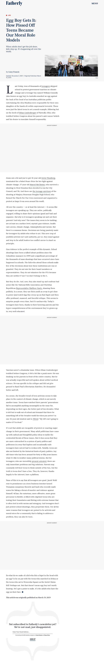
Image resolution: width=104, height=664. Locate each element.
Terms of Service (39, 635)
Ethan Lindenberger (27, 113)
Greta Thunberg (48, 178)
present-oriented (39, 461)
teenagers (46, 86)
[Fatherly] (14, 3)
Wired (35, 419)
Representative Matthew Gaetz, (29, 288)
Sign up (32, 639)
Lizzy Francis (13, 72)
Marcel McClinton (37, 184)
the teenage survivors (42, 191)
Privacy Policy (47, 635)
